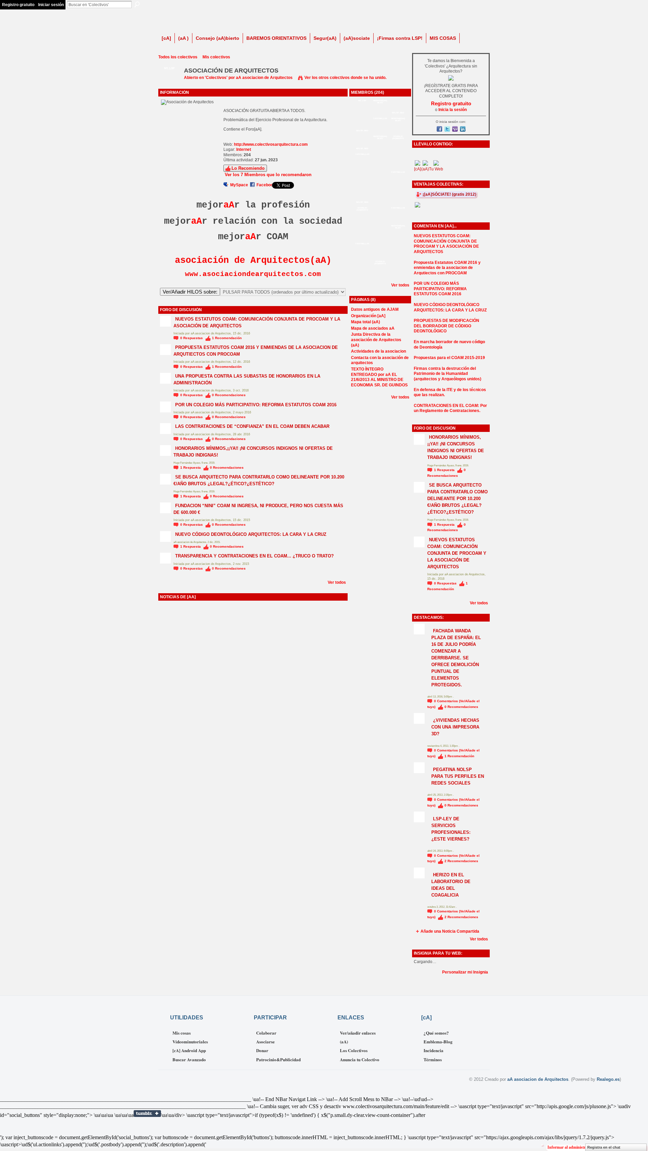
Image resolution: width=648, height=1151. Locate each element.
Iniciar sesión (51, 4)
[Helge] (380, 131)
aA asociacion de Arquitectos (264, 77)
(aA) (344, 1041)
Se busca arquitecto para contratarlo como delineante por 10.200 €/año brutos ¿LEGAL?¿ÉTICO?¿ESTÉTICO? (258, 480)
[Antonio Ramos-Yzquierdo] (380, 274)
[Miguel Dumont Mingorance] (362, 167)
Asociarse (265, 1041)
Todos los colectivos (177, 57)
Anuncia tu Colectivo (359, 1059)
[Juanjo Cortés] (380, 185)
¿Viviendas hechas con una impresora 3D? (455, 727)
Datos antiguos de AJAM (375, 309)
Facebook (265, 185)
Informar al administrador (570, 1147)
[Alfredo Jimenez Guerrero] (380, 167)
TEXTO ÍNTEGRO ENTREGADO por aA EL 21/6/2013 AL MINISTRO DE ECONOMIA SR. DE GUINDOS (379, 377)
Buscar (137, 4)
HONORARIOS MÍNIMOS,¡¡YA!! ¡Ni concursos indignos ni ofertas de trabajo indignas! (455, 447)
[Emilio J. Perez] (398, 220)
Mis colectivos (216, 57)
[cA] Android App (189, 1050)
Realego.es (608, 1079)
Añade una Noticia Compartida (450, 931)
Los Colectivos (354, 1050)
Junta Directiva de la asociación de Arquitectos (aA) (376, 339)
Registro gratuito (18, 4)
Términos (433, 1059)
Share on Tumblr (147, 1113)
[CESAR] (380, 202)
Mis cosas (181, 1033)
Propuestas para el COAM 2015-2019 (449, 357)
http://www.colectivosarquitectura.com (271, 144)
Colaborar (266, 1033)
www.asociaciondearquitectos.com (253, 274)
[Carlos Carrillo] (380, 149)
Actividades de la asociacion (378, 351)
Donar (262, 1050)
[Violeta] (398, 167)
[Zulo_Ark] (398, 256)
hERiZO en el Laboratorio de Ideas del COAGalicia (450, 885)
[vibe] (362, 185)
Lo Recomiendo (248, 168)
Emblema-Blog (438, 1041)
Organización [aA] (368, 315)
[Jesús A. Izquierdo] (380, 238)
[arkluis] (398, 202)
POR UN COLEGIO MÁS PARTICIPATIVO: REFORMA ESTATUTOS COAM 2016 (255, 404)
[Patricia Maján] (398, 238)
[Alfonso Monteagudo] (398, 149)
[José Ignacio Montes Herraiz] (398, 131)
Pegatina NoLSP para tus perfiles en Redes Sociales (457, 776)
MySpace (239, 185)
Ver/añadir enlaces (358, 1033)
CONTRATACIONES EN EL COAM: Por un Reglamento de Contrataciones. (450, 408)
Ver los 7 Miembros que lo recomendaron (268, 174)
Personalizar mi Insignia (465, 972)
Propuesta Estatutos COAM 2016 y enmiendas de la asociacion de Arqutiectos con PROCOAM (447, 267)
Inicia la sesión (452, 109)
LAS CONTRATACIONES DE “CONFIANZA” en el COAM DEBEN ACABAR (252, 426)
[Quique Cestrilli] (362, 220)
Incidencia (433, 1050)
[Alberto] (398, 185)
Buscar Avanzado (189, 1059)
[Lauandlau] (398, 274)
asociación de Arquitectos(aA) (253, 260)
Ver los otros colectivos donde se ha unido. (345, 77)
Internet (243, 149)
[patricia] (380, 256)
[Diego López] (362, 274)
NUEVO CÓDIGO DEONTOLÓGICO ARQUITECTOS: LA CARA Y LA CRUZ (250, 534)
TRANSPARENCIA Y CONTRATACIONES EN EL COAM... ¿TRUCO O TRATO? (254, 555)
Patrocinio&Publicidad (278, 1059)
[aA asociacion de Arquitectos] (169, 86)
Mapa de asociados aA (373, 328)
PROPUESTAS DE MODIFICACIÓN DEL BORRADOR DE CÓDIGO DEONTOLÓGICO (446, 325)
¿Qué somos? (436, 1033)
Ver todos (337, 582)
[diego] (380, 113)
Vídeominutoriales (190, 1041)
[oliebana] (362, 256)
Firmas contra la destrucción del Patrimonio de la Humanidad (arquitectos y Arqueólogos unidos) (447, 373)
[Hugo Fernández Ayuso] (362, 238)
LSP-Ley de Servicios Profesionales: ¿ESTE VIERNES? (450, 829)
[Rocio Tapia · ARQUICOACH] (380, 220)
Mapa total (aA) (365, 322)
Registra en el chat (603, 1147)
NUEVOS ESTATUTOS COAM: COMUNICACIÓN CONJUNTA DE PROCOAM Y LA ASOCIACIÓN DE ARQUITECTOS (446, 244)
